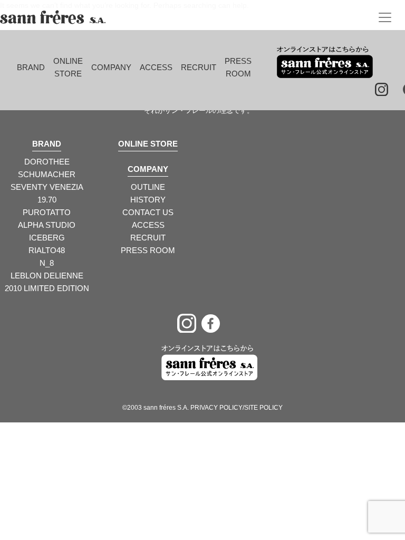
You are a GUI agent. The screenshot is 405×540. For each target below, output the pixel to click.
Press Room (238, 67)
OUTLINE (148, 186)
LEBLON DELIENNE (47, 275)
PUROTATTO (47, 212)
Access (156, 67)
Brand (31, 67)
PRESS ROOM (148, 250)
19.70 (46, 199)
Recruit (198, 67)
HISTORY (148, 199)
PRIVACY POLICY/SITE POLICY (236, 407)
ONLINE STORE (148, 143)
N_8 (47, 262)
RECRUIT (148, 237)
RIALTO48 (46, 250)
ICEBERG (47, 237)
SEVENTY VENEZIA (47, 186)
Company (111, 67)
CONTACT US (147, 212)
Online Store (68, 67)
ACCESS (148, 224)
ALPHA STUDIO (46, 224)
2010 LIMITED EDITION (47, 288)
